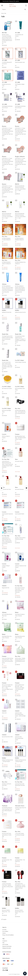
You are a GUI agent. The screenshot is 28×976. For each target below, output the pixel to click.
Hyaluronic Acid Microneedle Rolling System (19, 737)
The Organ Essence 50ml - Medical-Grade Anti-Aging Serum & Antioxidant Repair (7, 337)
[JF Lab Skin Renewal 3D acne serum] (7, 53)
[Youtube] (7, 970)
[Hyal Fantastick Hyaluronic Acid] (7, 505)
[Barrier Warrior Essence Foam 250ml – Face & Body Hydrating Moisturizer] (20, 578)
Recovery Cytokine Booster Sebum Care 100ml (19, 911)
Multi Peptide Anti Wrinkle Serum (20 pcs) (20, 106)
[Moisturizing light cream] (20, 53)
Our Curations (5, 931)
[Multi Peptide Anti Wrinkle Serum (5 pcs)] (7, 97)
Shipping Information (6, 948)
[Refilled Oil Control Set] (7, 303)
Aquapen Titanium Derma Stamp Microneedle (20, 537)
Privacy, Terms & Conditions (8, 935)
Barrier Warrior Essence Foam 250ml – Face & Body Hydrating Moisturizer (20, 589)
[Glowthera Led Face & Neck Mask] (7, 775)
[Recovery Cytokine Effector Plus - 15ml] (7, 901)
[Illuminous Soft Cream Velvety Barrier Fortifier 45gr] (7, 824)
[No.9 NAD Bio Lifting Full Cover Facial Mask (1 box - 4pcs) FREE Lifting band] (7, 798)
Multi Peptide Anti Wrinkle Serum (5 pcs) (7, 106)
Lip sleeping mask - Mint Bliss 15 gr (7, 859)
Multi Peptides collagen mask (19, 84)
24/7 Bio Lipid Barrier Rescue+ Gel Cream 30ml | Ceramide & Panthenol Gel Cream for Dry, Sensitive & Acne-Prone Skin (7, 288)
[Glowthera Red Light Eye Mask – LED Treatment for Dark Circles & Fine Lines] (20, 401)
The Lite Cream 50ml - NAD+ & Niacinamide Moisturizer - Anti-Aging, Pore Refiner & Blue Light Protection (7, 364)
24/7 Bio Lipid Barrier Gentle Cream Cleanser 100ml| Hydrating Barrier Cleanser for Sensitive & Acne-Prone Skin (20, 288)
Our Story (4, 929)
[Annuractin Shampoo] (20, 480)
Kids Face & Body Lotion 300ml (20, 388)
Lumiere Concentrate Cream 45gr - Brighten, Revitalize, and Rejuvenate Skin (7, 885)
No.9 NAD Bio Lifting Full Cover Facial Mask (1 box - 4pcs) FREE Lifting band (7, 808)
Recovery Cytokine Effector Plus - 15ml (6, 910)
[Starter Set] (7, 704)
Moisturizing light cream (20, 61)
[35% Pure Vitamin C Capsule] (7, 427)
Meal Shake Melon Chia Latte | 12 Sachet (6, 636)
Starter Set (4, 711)
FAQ (3, 942)
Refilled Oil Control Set (6, 311)
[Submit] (25, 9)
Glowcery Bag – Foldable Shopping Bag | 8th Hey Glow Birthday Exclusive (20, 659)
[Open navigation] (2, 5)
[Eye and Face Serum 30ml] (7, 727)
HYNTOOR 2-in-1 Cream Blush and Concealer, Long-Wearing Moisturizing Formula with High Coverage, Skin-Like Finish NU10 (7, 131)
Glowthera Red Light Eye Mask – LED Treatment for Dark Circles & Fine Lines (20, 411)
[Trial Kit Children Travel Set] (20, 353)
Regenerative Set (5, 586)
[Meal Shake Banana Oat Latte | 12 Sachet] (20, 627)
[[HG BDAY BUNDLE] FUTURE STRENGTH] (7, 229)
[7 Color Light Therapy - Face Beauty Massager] (20, 824)
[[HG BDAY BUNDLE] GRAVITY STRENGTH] (7, 253)
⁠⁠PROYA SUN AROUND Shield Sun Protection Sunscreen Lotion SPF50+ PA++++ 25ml (7, 215)
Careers (4, 933)
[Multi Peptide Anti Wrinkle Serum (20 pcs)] (20, 97)
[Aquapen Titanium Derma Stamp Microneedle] (20, 528)
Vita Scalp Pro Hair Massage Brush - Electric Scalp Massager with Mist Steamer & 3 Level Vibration (20, 885)
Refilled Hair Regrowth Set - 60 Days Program (20, 759)
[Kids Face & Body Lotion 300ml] (20, 379)
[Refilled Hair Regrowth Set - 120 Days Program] (7, 751)
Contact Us (4, 940)
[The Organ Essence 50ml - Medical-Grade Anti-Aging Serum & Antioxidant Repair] (7, 327)
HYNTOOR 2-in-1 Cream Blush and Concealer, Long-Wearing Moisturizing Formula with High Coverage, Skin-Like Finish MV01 (7, 188)
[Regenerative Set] (7, 578)
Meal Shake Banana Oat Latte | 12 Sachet (20, 636)
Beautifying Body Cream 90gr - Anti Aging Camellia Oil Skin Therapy (20, 437)
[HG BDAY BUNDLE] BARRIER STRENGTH (19, 238)
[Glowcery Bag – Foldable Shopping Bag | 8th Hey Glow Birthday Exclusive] (20, 649)
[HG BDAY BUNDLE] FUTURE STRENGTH (6, 238)
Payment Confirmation (7, 946)
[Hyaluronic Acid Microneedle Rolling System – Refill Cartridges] (20, 704)
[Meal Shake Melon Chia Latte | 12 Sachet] (7, 627)
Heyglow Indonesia (17, 974)
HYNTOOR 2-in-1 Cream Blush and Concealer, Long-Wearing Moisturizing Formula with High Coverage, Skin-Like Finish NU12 (20, 161)
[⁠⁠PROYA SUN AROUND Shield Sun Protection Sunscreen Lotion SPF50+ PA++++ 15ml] (20, 204)
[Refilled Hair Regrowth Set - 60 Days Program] (20, 751)
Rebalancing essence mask (6, 84)
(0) (2, 43)
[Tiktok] (5, 970)
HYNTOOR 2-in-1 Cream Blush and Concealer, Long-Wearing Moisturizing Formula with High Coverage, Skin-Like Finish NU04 (20, 131)
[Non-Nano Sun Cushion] (7, 379)
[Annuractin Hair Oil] (20, 452)
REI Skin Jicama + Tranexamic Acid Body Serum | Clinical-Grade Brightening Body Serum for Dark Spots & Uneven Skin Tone (7, 37)
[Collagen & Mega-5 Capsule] (7, 557)
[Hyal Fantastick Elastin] (20, 505)
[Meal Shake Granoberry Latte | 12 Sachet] (20, 605)
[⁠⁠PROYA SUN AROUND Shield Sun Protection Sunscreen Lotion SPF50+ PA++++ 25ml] (7, 204)
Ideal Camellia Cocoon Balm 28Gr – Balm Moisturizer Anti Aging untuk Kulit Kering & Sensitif (19, 686)
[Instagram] (3, 970)
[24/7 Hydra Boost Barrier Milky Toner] (7, 605)
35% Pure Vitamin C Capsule (6, 436)
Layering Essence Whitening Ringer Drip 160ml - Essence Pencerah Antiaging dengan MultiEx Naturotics (7, 463)
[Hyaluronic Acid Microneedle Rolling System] (20, 727)
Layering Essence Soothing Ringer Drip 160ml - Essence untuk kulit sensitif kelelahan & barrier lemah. (7, 539)
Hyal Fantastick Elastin (19, 512)
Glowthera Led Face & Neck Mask (6, 783)
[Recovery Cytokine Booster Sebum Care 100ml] (20, 901)
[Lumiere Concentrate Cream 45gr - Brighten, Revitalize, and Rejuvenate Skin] (7, 874)
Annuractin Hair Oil (19, 460)
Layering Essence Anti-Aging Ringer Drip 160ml (20, 783)
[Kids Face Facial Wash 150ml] (7, 401)
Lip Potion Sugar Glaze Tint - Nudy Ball (20, 807)
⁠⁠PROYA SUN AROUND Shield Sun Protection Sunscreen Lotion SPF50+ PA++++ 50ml (20, 187)
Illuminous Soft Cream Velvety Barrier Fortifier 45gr (6, 834)
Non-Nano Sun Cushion (7, 387)
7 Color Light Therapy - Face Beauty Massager (19, 833)
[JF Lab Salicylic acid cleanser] (20, 25)
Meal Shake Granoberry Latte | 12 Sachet (20, 614)
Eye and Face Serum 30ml (7, 735)
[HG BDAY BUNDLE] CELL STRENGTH (20, 262)
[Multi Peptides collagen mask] (20, 75)
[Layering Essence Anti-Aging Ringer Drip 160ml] (20, 775)
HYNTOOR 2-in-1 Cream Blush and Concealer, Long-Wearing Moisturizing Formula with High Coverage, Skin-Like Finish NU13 (7, 161)
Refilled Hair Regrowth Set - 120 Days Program (7, 759)
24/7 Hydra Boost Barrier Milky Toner (7, 614)
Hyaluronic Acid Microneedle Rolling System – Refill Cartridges (20, 713)
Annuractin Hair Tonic (6, 488)
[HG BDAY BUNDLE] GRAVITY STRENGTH (6, 262)
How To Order (5, 944)
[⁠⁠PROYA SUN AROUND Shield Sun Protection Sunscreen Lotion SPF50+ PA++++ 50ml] (20, 177)
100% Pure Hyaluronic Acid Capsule (20, 565)
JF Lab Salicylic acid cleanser (19, 34)
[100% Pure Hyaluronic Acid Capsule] (20, 557)
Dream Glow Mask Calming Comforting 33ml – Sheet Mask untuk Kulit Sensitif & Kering (7, 659)
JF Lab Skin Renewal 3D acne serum (7, 62)
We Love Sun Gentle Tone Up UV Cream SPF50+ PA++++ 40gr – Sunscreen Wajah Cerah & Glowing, (7, 686)
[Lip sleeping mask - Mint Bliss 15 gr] (7, 851)
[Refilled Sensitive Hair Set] (20, 303)
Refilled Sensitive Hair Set (20, 311)
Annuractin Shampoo (19, 488)
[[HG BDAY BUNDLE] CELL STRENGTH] (20, 253)
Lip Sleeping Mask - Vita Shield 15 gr (20, 859)
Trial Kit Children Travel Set (20, 361)
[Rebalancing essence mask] (7, 75)
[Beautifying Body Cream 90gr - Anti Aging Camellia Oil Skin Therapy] (20, 427)
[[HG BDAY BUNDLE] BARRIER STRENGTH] (20, 229)
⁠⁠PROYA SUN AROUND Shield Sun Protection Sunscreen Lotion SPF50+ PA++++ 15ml (20, 215)
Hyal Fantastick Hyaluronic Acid (7, 513)
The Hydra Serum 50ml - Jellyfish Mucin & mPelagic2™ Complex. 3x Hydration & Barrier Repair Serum (20, 338)
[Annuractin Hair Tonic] (7, 480)
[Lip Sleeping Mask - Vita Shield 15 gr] (20, 851)
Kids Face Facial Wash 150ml (6, 410)
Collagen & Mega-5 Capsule (6, 565)
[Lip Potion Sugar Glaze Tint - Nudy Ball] (20, 798)
